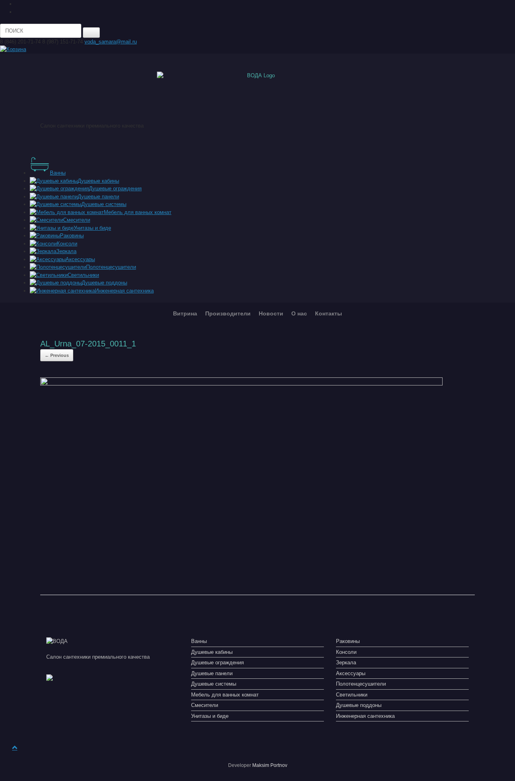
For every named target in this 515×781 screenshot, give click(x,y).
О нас (299, 313)
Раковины (348, 641)
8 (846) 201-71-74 (20, 42)
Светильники (351, 695)
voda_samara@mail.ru (110, 42)
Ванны (199, 641)
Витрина (185, 313)
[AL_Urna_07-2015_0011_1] (241, 384)
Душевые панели (212, 673)
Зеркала (346, 662)
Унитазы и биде (210, 716)
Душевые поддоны (358, 705)
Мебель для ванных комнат (225, 695)
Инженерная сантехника (365, 716)
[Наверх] (14, 748)
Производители (228, 313)
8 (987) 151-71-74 (62, 42)
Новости (271, 313)
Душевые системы (213, 684)
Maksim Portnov (269, 765)
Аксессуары (350, 673)
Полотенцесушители (361, 684)
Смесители (204, 705)
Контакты (328, 313)
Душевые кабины (212, 652)
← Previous (57, 355)
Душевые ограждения (217, 662)
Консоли (346, 652)
